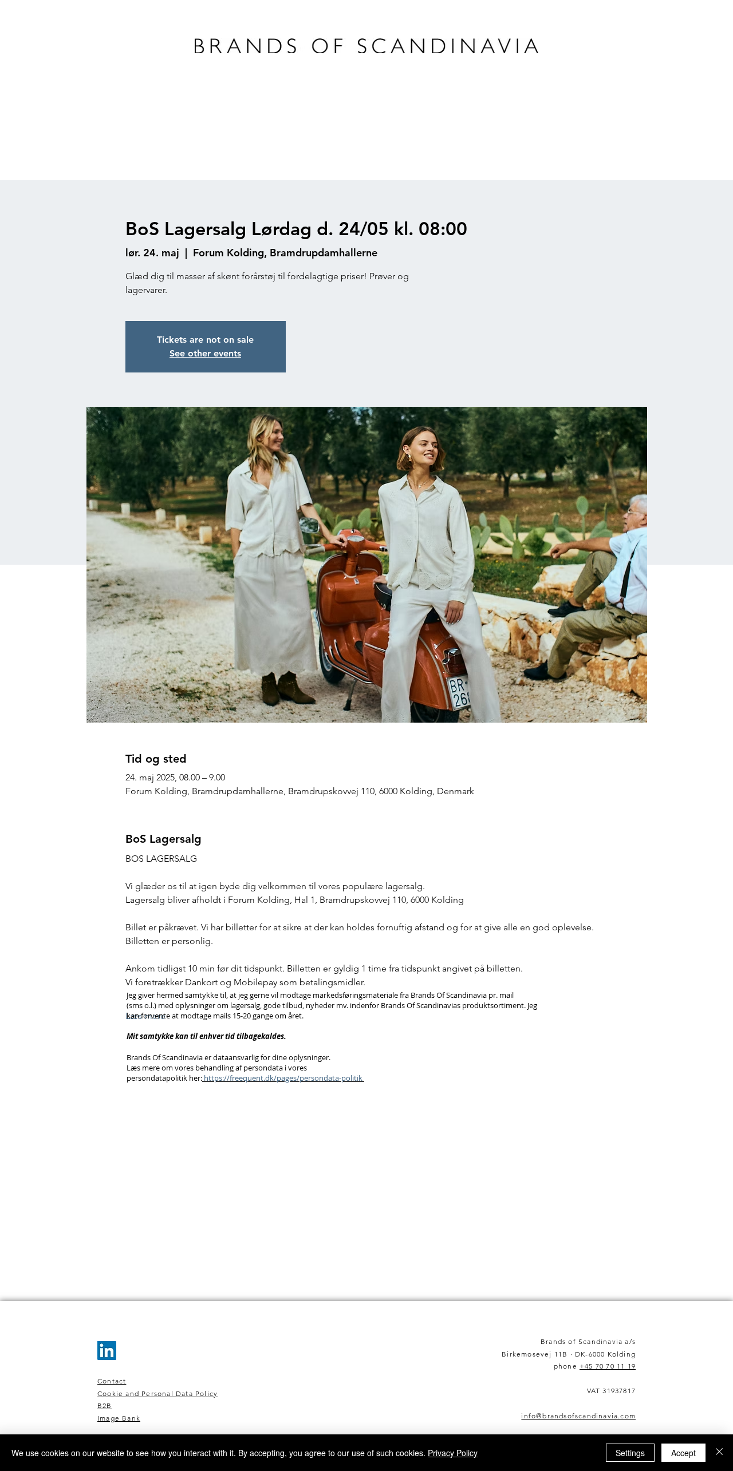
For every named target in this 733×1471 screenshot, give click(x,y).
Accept (683, 1452)
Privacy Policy (453, 1452)
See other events (205, 353)
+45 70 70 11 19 (608, 1366)
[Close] (719, 1453)
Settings (630, 1452)
